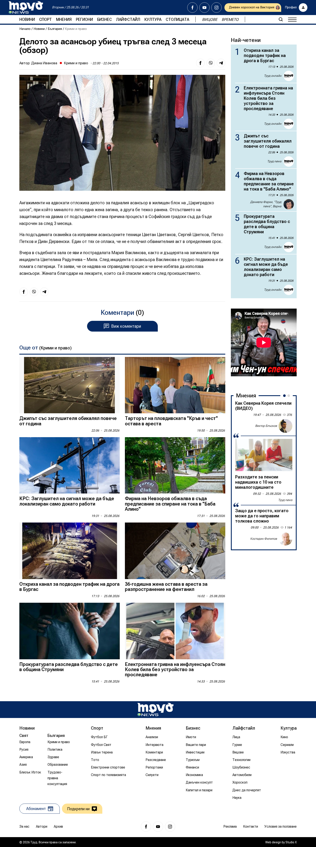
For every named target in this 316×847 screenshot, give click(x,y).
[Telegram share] (221, 63)
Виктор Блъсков (266, 425)
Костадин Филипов (263, 538)
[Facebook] (192, 7)
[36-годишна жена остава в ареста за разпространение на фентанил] (175, 551)
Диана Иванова (44, 63)
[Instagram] (216, 7)
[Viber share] (210, 63)
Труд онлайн (272, 75)
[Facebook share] (200, 63)
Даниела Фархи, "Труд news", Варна (265, 204)
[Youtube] (204, 7)
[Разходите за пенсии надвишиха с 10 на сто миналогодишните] (263, 455)
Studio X (291, 842)
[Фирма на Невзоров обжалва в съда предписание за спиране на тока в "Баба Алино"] (175, 465)
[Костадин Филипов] (285, 539)
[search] (281, 19)
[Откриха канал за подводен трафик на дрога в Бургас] (69, 551)
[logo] (26, 7)
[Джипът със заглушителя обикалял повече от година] (69, 385)
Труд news (274, 161)
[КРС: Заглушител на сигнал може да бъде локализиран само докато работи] (69, 465)
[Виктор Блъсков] (285, 426)
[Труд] (155, 709)
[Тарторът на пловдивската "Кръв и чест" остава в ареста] (175, 385)
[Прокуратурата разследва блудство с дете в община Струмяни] (69, 631)
